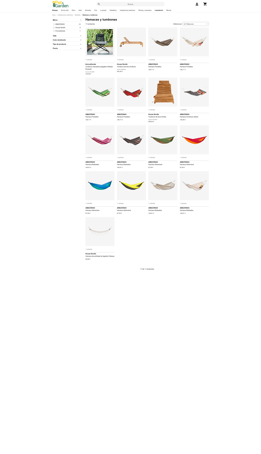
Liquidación (159, 10)
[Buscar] (98, 4)
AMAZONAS (153, 64)
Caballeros (113, 10)
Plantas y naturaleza (145, 10)
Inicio (54, 15)
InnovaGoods (90, 64)
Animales (88, 10)
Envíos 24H (65, 10)
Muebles (77, 15)
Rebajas (55, 10)
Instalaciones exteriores (127, 10)
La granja (103, 10)
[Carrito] (205, 4)
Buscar (130, 4)
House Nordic (122, 64)
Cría (95, 10)
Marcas (168, 10)
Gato (80, 10)
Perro (73, 10)
